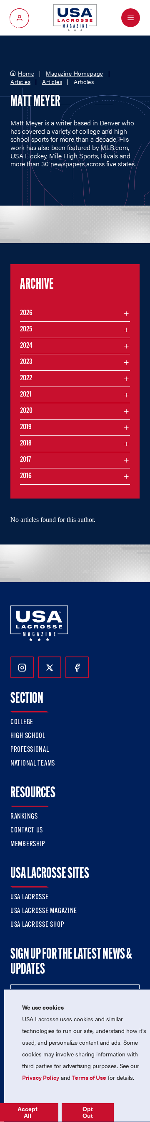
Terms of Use (89, 1077)
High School (27, 736)
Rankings (24, 817)
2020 (26, 411)
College (21, 722)
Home (26, 73)
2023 (26, 362)
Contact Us (26, 831)
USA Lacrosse (29, 897)
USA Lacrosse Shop (37, 925)
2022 (26, 378)
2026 (26, 313)
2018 (26, 444)
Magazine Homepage (74, 73)
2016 (26, 476)
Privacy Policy (40, 1077)
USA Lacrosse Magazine (43, 911)
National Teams (32, 764)
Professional (29, 750)
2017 (25, 460)
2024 (26, 346)
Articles (20, 82)
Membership (27, 844)
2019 (26, 427)
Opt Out (87, 1112)
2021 (25, 395)
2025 (26, 329)
